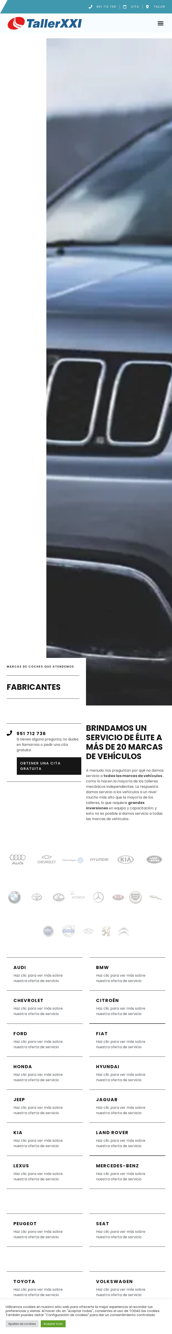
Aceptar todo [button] (53, 1324)
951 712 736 (31, 733)
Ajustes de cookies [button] (22, 1324)
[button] (160, 23)
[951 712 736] (9, 733)
